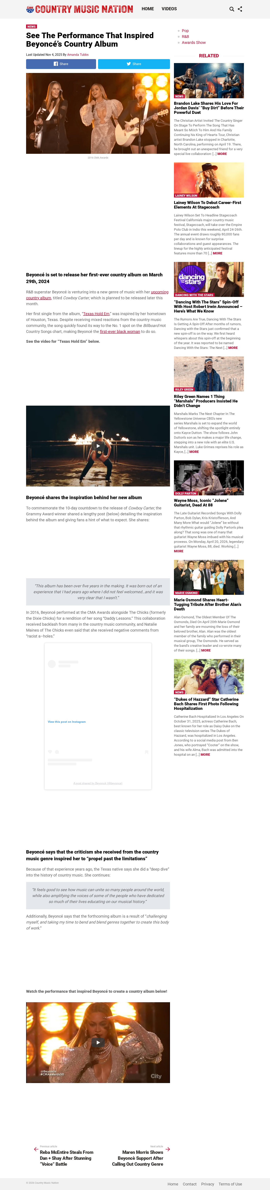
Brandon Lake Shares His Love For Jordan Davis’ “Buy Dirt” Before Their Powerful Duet (209, 108)
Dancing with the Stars (194, 295)
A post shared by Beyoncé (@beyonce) (98, 783)
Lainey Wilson (186, 195)
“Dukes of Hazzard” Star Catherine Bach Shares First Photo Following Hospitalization (206, 704)
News (31, 26)
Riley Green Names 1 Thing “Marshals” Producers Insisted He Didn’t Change (206, 401)
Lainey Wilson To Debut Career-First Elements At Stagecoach (207, 205)
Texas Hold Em (96, 313)
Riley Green (184, 389)
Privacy (207, 1184)
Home (148, 8)
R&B (185, 36)
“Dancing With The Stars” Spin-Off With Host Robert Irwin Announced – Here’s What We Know (208, 307)
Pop (185, 30)
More (222, 154)
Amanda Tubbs (78, 55)
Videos (169, 8)
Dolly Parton (185, 493)
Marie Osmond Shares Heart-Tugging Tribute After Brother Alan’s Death (207, 604)
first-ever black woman (120, 331)
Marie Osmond (186, 593)
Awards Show (194, 42)
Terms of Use (230, 1184)
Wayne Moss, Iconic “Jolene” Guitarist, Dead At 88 (201, 502)
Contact (190, 1184)
